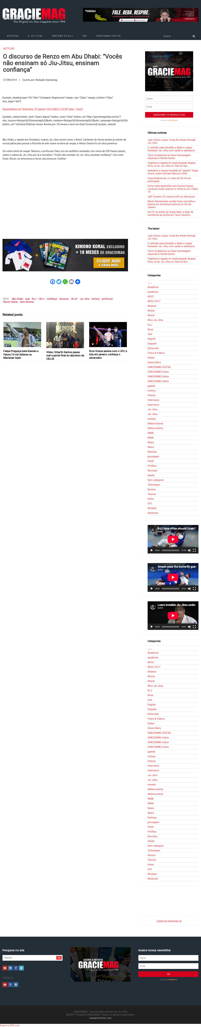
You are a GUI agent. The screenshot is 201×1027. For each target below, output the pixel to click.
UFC (150, 503)
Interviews (153, 400)
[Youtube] (5, 968)
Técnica (152, 494)
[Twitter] (21, 968)
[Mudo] (189, 550)
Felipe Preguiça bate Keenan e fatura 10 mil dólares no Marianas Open (20, 354)
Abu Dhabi (17, 298)
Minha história (155, 423)
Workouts (153, 512)
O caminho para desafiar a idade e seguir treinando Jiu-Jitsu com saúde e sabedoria (171, 149)
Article (151, 310)
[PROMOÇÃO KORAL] (65, 255)
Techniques (154, 484)
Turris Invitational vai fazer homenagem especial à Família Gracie (169, 157)
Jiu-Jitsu (85, 298)
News (151, 442)
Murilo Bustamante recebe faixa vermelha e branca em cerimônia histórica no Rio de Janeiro (171, 204)
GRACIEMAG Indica (158, 371)
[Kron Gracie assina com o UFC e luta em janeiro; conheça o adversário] (108, 334)
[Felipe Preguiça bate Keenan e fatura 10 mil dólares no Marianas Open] (22, 334)
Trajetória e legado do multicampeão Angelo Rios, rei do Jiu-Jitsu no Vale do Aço (172, 164)
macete (152, 418)
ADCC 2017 (154, 301)
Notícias (13, 36)
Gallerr (151, 357)
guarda (151, 385)
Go (59, 958)
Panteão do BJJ (62, 36)
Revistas (152, 470)
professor (107, 298)
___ (150, 282)
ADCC (151, 296)
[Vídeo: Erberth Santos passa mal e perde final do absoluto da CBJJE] (65, 335)
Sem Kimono (27, 301)
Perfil (151, 461)
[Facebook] (16, 968)
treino (151, 498)
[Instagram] (10, 968)
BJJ (34, 298)
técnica (151, 489)
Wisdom (152, 508)
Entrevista (153, 348)
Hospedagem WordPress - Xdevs (100, 1018)
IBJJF (74, 298)
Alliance (152, 305)
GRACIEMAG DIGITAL (108, 36)
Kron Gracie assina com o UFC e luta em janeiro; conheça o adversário (108, 354)
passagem (153, 456)
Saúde (151, 475)
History (152, 390)
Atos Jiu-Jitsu (155, 320)
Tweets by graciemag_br (169, 921)
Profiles (152, 465)
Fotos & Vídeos (156, 352)
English (152, 338)
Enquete (152, 343)
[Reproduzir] (151, 550)
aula (27, 298)
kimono (96, 298)
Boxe (150, 329)
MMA (151, 432)
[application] (173, 539)
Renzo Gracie (10, 301)
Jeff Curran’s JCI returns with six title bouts (171, 196)
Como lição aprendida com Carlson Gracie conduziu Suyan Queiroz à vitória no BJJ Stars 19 (173, 188)
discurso (64, 298)
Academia (153, 287)
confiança (52, 298)
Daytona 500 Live (9, 1025)
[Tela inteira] (194, 550)
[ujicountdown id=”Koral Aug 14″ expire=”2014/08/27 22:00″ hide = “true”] (43, 109)
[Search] (193, 36)
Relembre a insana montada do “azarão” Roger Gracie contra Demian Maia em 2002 (173, 172)
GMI (85, 36)
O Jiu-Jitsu (35, 36)
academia (153, 291)
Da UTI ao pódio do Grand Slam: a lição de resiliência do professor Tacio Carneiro (170, 213)
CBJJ (41, 298)
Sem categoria (155, 480)
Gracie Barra (154, 362)
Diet (150, 334)
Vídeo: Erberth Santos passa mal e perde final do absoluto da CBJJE (65, 355)
